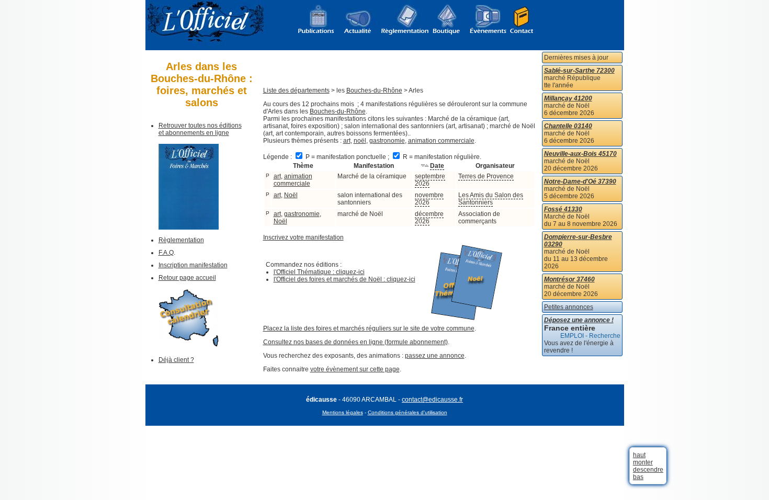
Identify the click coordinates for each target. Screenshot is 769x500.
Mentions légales (342, 412)
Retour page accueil (187, 277)
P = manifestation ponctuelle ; (347, 157)
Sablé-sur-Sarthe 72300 (579, 70)
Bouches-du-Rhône (374, 90)
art (346, 140)
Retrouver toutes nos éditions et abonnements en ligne (200, 129)
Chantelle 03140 (568, 126)
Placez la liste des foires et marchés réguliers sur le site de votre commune (368, 328)
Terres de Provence (486, 176)
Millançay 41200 (568, 98)
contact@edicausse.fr (432, 399)
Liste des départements (296, 90)
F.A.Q (166, 252)
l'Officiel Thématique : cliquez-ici (319, 272)
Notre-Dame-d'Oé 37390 (580, 181)
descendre (648, 469)
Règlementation (181, 240)
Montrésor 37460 (569, 279)
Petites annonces (568, 307)
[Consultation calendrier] (189, 344)
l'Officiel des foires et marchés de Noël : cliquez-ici (344, 279)
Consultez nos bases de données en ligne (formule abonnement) (355, 342)
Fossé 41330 (563, 209)
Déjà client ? (176, 359)
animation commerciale (441, 140)
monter (643, 462)
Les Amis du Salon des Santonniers (490, 198)
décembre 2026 (429, 217)
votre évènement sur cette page (355, 369)
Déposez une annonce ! (579, 320)
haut (639, 455)
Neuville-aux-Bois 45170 (580, 153)
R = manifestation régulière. (441, 157)
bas (638, 477)
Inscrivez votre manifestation (303, 237)
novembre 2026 (429, 198)
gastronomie (387, 140)
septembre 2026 (430, 180)
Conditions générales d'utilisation (407, 412)
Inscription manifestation (193, 265)
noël (360, 140)
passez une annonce (435, 355)
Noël (291, 195)
